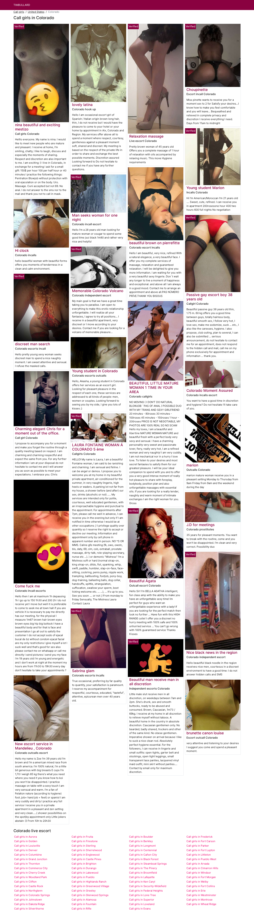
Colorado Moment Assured (209, 390)
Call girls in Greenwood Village (90, 886)
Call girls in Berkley (141, 841)
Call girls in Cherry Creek (29, 872)
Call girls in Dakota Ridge (29, 904)
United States (36, 11)
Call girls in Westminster (201, 895)
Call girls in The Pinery (143, 868)
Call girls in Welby (197, 881)
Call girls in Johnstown (28, 899)
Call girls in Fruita (82, 836)
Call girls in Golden (25, 841)
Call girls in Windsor (198, 872)
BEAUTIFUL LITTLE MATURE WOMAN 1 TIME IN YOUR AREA (154, 387)
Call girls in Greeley (84, 890)
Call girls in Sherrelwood (87, 850)
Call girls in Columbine (28, 854)
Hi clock (22, 250)
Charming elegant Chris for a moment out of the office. (40, 431)
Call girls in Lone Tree (142, 895)
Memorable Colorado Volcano (97, 291)
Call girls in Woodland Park (30, 877)
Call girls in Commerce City (31, 868)
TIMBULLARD (21, 5)
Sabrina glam (83, 671)
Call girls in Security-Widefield (147, 886)
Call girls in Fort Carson (200, 841)
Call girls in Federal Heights (146, 890)
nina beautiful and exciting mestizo (37, 127)
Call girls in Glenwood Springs (90, 895)
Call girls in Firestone (85, 841)
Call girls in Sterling (84, 845)
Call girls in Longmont (142, 845)
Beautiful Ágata (142, 581)
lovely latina (82, 104)
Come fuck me (27, 586)
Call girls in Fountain (84, 904)
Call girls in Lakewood (85, 872)
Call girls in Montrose (199, 899)
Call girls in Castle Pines (86, 859)
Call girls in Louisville (27, 845)
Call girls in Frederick (199, 836)
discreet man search (32, 344)
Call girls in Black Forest (143, 859)
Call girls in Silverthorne (29, 908)
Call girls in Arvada (197, 863)
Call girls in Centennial (143, 850)
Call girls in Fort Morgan (201, 877)
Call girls (18, 11)
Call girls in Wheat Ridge (201, 904)
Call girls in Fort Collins (200, 886)
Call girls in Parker (197, 845)
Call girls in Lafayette (142, 877)
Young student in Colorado (95, 371)
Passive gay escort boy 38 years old (209, 297)
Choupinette (197, 89)
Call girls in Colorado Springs (32, 895)
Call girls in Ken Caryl (142, 881)
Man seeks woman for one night (94, 217)
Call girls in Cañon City (143, 854)
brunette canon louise (205, 733)
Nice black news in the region (211, 652)
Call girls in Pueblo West (201, 859)
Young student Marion (205, 188)
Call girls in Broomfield (143, 872)
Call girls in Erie (196, 890)
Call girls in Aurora (25, 836)
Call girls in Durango (84, 868)
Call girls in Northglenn (28, 890)
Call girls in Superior (141, 899)
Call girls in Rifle (81, 908)
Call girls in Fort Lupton (200, 850)
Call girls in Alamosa (84, 899)
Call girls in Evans (140, 908)
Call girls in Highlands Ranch (89, 881)
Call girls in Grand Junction (30, 859)
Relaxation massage (146, 136)
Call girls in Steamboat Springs (148, 863)
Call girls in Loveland (141, 904)
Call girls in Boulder (141, 836)
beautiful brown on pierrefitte (154, 243)
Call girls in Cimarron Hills (202, 868)
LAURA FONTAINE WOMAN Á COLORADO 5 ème (97, 447)
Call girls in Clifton (25, 881)
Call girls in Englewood (86, 854)
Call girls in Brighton (84, 863)
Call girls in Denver (25, 850)
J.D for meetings (200, 525)
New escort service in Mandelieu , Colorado (34, 746)
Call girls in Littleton (198, 854)
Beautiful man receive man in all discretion (154, 681)
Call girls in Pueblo (83, 877)
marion (192, 465)
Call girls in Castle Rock (28, 886)
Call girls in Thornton (27, 863)
